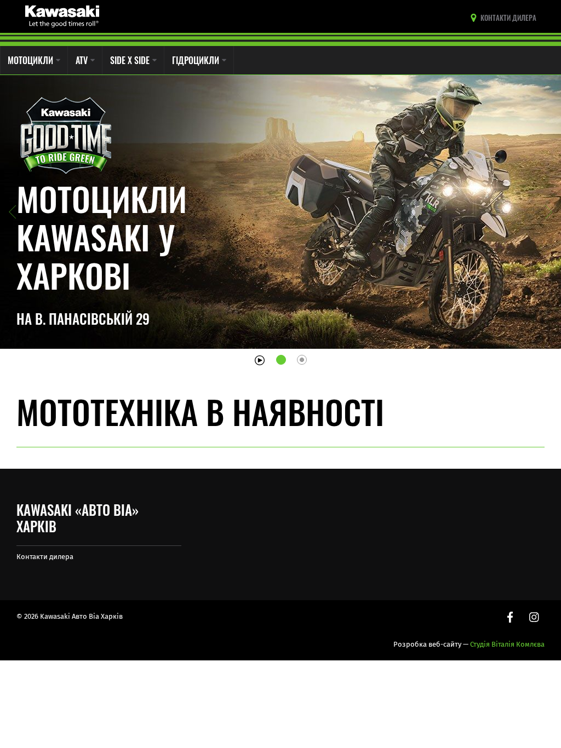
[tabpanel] (280, 212)
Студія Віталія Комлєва (507, 644)
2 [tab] (302, 360)
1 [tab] (281, 360)
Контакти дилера (44, 557)
